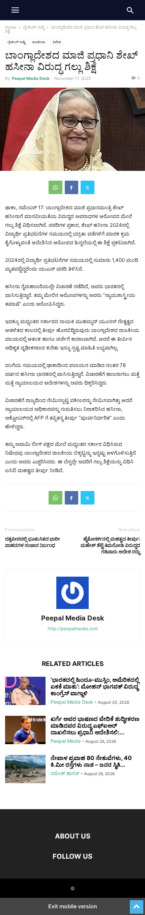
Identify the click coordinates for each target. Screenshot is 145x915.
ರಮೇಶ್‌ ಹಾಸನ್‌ (65, 773)
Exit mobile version (72, 906)
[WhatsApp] (55, 187)
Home (10, 27)
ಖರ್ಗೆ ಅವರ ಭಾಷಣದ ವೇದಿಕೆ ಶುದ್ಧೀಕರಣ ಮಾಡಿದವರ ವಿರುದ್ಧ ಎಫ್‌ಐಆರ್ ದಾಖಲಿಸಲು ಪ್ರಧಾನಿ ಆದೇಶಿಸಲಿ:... (95, 725)
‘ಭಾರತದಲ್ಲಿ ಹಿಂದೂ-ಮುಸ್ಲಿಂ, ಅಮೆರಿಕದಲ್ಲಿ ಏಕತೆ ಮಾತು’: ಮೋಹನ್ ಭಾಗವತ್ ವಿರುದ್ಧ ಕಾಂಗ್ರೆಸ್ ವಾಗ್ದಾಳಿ (95, 686)
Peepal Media (66, 741)
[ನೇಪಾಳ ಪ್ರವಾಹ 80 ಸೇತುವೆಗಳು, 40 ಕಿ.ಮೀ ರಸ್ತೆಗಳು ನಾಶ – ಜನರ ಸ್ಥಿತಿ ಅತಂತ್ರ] (25, 770)
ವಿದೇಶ (57, 42)
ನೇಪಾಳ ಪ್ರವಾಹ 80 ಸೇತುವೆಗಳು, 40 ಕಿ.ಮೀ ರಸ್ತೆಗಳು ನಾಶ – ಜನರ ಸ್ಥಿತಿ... (91, 761)
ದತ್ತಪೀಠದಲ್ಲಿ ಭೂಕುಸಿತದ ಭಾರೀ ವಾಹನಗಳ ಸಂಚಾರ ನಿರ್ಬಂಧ (32, 542)
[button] (15, 10)
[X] (87, 187)
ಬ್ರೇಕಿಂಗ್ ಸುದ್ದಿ (33, 27)
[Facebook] (71, 187)
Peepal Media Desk (31, 78)
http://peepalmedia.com (73, 628)
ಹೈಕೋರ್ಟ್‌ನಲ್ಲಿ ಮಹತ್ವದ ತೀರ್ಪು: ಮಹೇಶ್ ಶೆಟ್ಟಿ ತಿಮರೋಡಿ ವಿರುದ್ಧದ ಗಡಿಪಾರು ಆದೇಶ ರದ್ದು (110, 545)
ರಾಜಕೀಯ (39, 42)
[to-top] (136, 904)
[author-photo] (72, 609)
